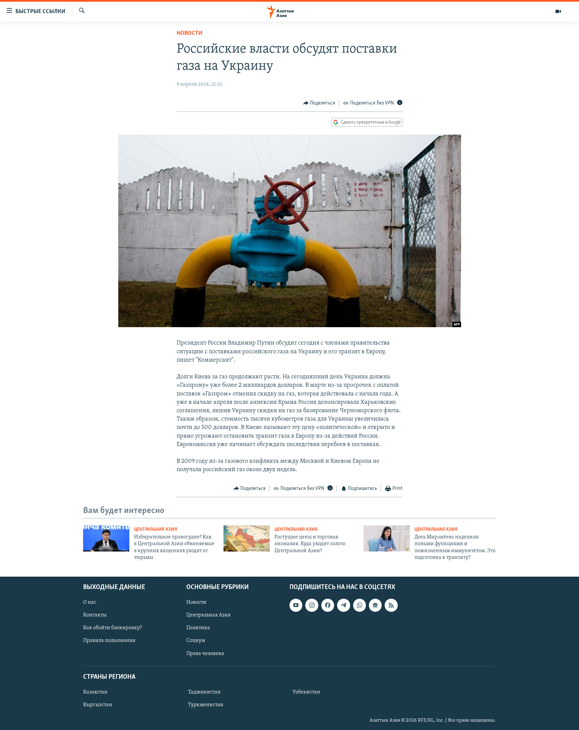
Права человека (205, 653)
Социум (195, 640)
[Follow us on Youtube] (296, 605)
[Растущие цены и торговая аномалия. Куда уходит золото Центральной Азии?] (246, 538)
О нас (89, 602)
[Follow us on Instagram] (311, 605)
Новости (189, 33)
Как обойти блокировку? (112, 628)
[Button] (319, 103)
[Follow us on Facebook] (327, 605)
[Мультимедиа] (558, 11)
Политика (198, 628)
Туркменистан (205, 705)
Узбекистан (306, 692)
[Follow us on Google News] (375, 605)
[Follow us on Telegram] (343, 605)
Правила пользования (109, 640)
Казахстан (95, 692)
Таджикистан (204, 692)
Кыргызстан (97, 705)
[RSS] (391, 605)
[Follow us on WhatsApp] (359, 605)
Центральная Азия (155, 529)
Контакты (95, 615)
